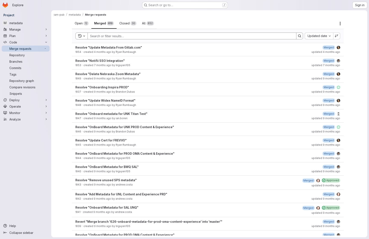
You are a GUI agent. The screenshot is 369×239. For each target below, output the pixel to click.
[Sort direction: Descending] (336, 36)
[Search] (299, 36)
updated (326, 51)
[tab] (81, 23)
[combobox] (319, 36)
